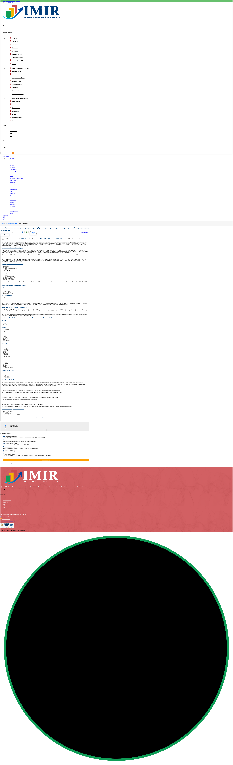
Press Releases (13, 131)
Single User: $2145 (19, 425)
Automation (12, 162)
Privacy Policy (5, 501)
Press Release (5, 215)
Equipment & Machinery (14, 184)
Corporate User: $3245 (20, 428)
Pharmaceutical (12, 204)
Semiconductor (12, 206)
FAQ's (4, 506)
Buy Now (44, 430)
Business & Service (13, 169)
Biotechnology (12, 167)
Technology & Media (17, 117)
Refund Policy (5, 502)
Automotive (12, 165)
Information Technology (18, 94)
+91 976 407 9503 (6, 519)
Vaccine (14, 120)
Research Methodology (5, 234)
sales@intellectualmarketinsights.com (11, 1)
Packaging (12, 202)
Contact (5, 147)
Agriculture (12, 160)
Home (4, 25)
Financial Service (13, 187)
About (4, 504)
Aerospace (12, 158)
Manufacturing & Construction (20, 98)
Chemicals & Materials (14, 171)
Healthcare (12, 191)
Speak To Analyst (46, 460)
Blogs (4, 216)
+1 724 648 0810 (5, 516)
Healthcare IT (12, 193)
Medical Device (13, 200)
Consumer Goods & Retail (18, 60)
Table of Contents (33, 233)
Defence (14, 64)
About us (5, 140)
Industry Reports (7, 32)
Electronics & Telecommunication (16, 178)
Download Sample (84, 232)
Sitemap (4, 507)
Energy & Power (13, 180)
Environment (12, 182)
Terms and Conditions (7, 500)
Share (34, 232)
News (11, 136)
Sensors (11, 208)
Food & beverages (13, 189)
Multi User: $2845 (19, 426)
